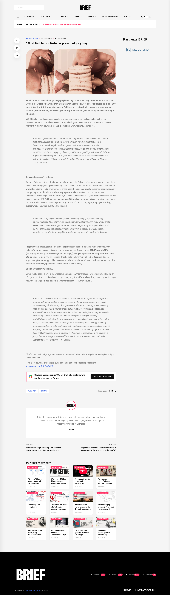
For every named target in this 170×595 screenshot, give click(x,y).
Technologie (63, 17)
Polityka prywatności (145, 590)
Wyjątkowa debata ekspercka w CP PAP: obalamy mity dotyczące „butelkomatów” (98, 449)
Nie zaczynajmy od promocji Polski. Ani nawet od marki (106, 507)
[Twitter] (112, 391)
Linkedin (116, 575)
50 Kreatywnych (109, 17)
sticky (44, 391)
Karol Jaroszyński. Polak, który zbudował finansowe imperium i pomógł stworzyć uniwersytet (36, 534)
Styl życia (45, 17)
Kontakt (128, 17)
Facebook (99, 575)
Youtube (150, 575)
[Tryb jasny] (142, 17)
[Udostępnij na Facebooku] (17, 40)
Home (19, 24)
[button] (17, 16)
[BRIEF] (85, 7)
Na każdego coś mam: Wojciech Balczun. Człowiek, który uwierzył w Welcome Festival (105, 483)
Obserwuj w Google (102, 376)
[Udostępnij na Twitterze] (17, 48)
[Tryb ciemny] (150, 17)
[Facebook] (109, 391)
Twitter (133, 575)
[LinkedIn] (115, 391)
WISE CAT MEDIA (34, 590)
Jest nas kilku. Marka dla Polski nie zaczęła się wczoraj (59, 507)
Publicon (32, 391)
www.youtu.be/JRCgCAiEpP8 (39, 366)
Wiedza (78, 17)
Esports (92, 17)
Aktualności (28, 17)
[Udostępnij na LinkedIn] (17, 55)
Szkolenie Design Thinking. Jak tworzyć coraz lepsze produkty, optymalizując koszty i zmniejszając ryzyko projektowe (44, 449)
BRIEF (50, 39)
